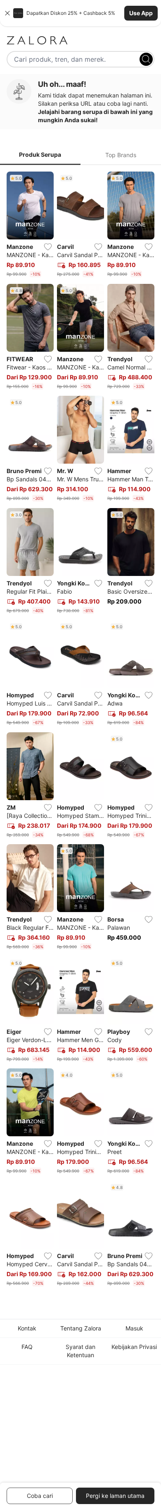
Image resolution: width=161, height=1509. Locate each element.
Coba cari (40, 1495)
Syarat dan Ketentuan (80, 1350)
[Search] (146, 59)
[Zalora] (80, 40)
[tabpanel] (80, 730)
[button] (80, 13)
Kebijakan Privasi (134, 1346)
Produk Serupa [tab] (40, 154)
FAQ (27, 1346)
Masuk (134, 1328)
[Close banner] (7, 13)
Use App (141, 12)
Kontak (27, 1328)
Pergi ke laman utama (115, 1495)
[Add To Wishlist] (48, 247)
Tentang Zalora (80, 1328)
